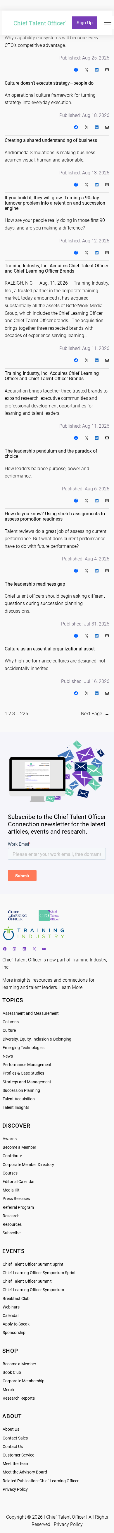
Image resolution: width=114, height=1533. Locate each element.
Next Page (95, 713)
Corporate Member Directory (28, 1164)
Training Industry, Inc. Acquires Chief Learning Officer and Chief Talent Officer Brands (52, 376)
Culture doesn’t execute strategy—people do (49, 83)
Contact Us (13, 1446)
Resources (12, 1224)
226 (24, 713)
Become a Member (19, 1147)
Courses (10, 1173)
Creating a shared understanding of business (51, 140)
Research (11, 1216)
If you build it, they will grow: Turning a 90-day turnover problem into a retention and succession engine (55, 203)
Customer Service (18, 1455)
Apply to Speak (16, 1324)
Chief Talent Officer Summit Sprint (33, 1264)
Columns (11, 1021)
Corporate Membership (23, 1381)
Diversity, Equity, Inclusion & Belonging (37, 1039)
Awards (10, 1138)
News (8, 1056)
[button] (107, 22)
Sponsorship (14, 1332)
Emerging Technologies (23, 1047)
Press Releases (16, 1198)
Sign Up (85, 23)
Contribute (12, 1155)
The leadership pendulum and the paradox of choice (51, 453)
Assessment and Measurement (31, 1013)
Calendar (11, 1315)
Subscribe (11, 1233)
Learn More (70, 987)
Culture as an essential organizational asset (50, 649)
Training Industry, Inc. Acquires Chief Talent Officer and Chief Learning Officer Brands (56, 268)
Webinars (11, 1307)
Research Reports (19, 1398)
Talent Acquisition (19, 1099)
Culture (9, 1030)
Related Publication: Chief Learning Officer (41, 1480)
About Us (11, 1429)
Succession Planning (21, 1090)
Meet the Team (16, 1463)
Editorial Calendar (19, 1181)
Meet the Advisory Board (25, 1472)
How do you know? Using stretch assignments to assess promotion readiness (55, 516)
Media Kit (11, 1190)
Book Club (12, 1372)
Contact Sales (15, 1438)
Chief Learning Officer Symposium (33, 1289)
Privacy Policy (15, 1489)
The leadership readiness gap (35, 584)
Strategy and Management (27, 1082)
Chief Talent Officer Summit (27, 1281)
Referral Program (18, 1207)
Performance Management (27, 1064)
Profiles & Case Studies (23, 1073)
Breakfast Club (16, 1298)
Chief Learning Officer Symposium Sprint (39, 1272)
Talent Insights (16, 1107)
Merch (8, 1389)
